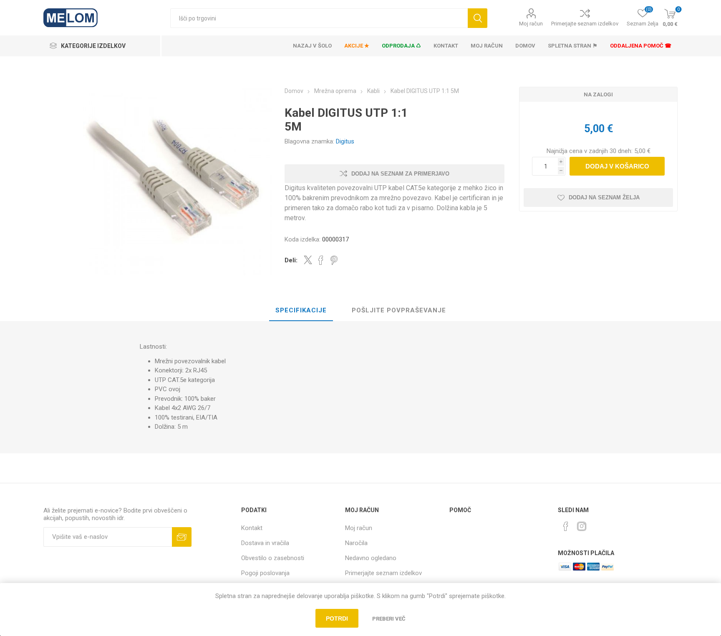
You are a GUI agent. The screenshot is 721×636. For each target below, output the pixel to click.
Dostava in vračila (265, 543)
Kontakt (251, 528)
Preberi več (389, 619)
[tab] (301, 310)
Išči (477, 18)
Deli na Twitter (308, 260)
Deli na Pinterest (334, 260)
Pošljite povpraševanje (399, 310)
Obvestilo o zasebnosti (272, 558)
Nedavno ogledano (370, 558)
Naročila (356, 543)
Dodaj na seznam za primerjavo (400, 174)
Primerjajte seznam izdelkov (584, 23)
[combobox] (319, 18)
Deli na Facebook (320, 260)
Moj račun (531, 23)
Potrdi (337, 618)
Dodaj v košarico (617, 166)
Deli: (291, 260)
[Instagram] (581, 526)
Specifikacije (301, 310)
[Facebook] (565, 526)
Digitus (345, 141)
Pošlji (182, 537)
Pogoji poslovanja (265, 573)
